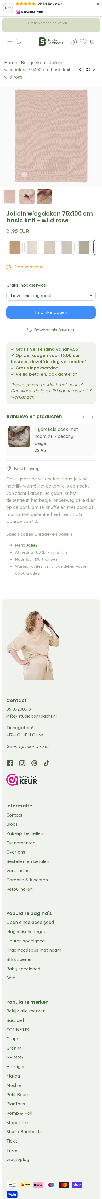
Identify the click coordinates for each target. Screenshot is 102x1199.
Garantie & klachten (27, 879)
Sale (10, 977)
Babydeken (33, 62)
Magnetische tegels (26, 931)
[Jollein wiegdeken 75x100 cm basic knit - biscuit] (15, 247)
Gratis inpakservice (26, 285)
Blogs (12, 824)
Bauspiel (15, 1020)
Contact (14, 815)
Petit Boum (17, 1094)
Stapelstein (17, 1122)
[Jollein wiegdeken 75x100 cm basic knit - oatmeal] (67, 247)
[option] (51, 136)
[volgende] (92, 25)
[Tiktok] (47, 763)
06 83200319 (18, 709)
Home (11, 62)
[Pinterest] (34, 763)
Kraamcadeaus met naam (33, 950)
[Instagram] (22, 763)
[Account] (71, 41)
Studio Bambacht (24, 1131)
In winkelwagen (51, 312)
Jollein (31, 545)
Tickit (11, 1141)
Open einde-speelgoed (30, 922)
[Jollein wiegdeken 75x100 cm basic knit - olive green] (84, 247)
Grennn (14, 1048)
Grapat (13, 1038)
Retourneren (19, 889)
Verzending (18, 870)
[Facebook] (10, 763)
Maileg (13, 1076)
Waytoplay (17, 1159)
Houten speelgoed (25, 941)
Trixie (11, 1150)
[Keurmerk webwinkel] (51, 780)
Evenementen (20, 842)
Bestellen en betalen (27, 861)
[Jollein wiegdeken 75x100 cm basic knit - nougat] (49, 247)
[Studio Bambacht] (51, 41)
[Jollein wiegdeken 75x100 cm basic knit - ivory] (32, 247)
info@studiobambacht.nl (31, 716)
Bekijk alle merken (26, 1011)
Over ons (15, 852)
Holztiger (15, 1066)
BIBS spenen (19, 959)
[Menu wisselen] (10, 41)
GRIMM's (15, 1057)
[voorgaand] (10, 25)
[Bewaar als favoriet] (14, 432)
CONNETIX (17, 1029)
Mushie (13, 1085)
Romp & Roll (19, 1113)
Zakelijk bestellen (24, 833)
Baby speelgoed (23, 968)
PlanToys (15, 1103)
